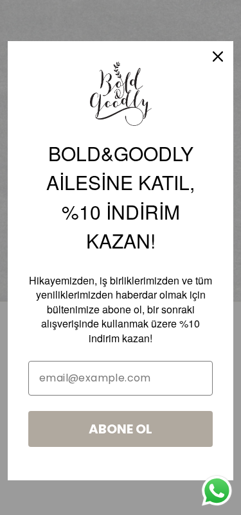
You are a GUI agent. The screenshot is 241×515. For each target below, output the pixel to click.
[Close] (217, 56)
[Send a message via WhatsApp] (217, 491)
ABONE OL (120, 429)
